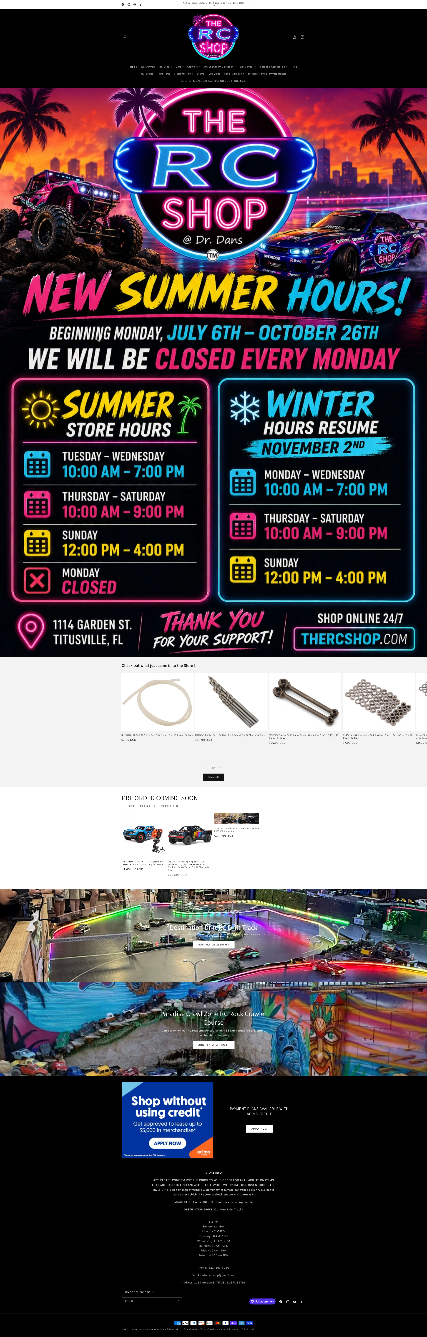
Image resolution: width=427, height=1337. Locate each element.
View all (213, 777)
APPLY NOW (259, 1128)
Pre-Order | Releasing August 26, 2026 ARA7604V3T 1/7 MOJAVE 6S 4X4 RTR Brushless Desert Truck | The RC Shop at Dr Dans (188, 866)
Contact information (229, 1329)
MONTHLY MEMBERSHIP (214, 944)
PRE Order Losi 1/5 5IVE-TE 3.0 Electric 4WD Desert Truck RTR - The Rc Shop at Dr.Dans (143, 863)
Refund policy (190, 1329)
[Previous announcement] (178, 4)
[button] (125, 37)
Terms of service (208, 1329)
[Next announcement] (249, 4)
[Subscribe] (178, 1301)
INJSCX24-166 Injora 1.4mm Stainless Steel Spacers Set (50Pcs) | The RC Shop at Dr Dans (377, 736)
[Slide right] (221, 768)
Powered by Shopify (154, 1329)
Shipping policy (249, 1329)
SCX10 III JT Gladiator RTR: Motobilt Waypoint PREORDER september (236, 830)
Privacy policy (174, 1329)
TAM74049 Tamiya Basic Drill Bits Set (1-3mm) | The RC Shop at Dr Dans (230, 735)
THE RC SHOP (137, 1329)
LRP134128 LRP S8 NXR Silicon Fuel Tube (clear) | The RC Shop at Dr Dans (157, 735)
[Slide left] (206, 768)
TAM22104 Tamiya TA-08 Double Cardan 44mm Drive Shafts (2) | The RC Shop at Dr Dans (303, 736)
